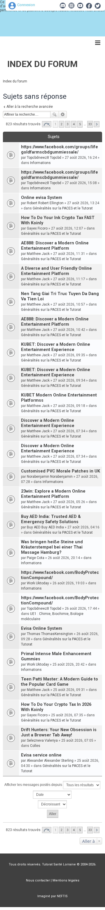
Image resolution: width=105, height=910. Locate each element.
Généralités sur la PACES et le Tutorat (63, 208)
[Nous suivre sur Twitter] (97, 5)
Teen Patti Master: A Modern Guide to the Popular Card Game (59, 682)
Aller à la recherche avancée (29, 107)
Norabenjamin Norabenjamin (50, 477)
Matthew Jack (38, 254)
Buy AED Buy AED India (45, 527)
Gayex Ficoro (37, 228)
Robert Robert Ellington (45, 203)
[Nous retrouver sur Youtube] (80, 5)
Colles (35, 746)
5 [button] (80, 124)
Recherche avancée (63, 114)
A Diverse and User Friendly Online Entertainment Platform (56, 271)
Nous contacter (38, 880)
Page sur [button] (46, 124)
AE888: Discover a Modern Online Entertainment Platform (55, 246)
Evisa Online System (41, 628)
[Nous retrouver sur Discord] (62, 5)
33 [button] (90, 124)
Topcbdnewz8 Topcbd (44, 158)
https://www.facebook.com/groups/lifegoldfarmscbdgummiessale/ (59, 149)
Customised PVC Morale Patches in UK (60, 471)
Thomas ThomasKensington (50, 634)
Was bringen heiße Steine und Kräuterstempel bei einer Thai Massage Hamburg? (52, 547)
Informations (40, 163)
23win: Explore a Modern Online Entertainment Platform (53, 494)
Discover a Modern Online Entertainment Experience (47, 423)
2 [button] (61, 124)
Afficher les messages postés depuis (33, 785)
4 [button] (74, 124)
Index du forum (42, 64)
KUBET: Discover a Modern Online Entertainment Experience (55, 347)
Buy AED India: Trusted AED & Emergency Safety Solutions (51, 519)
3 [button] (68, 124)
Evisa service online (41, 755)
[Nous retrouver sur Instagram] (71, 5)
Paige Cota (35, 558)
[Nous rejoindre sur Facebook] (89, 5)
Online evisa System (41, 197)
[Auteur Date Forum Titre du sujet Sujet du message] (52, 795)
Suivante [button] (96, 124)
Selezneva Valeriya (42, 740)
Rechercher (54, 114)
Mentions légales (65, 880)
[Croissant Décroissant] (52, 804)
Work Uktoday (38, 583)
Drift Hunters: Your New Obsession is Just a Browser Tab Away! (59, 732)
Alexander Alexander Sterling (50, 761)
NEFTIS (62, 896)
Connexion (26, 5)
